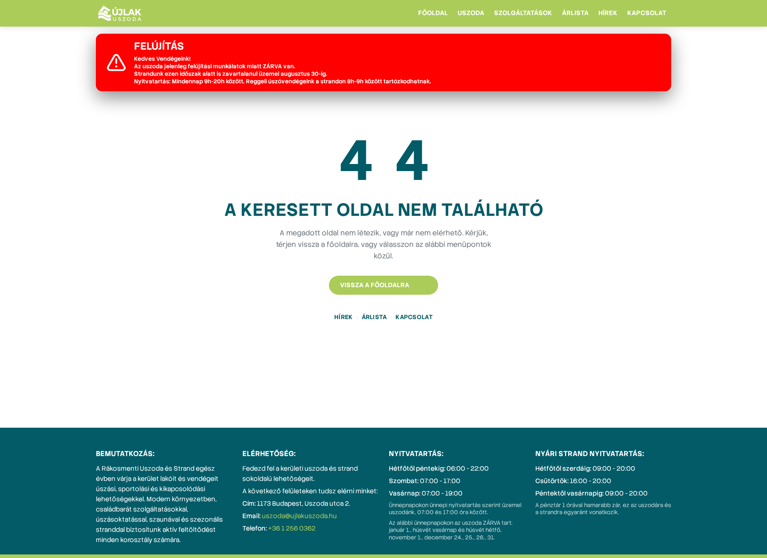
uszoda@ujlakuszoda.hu (299, 516)
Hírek (607, 13)
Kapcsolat (646, 13)
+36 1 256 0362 (292, 528)
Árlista (575, 13)
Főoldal (433, 13)
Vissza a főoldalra (374, 285)
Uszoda (471, 13)
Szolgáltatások (523, 13)
